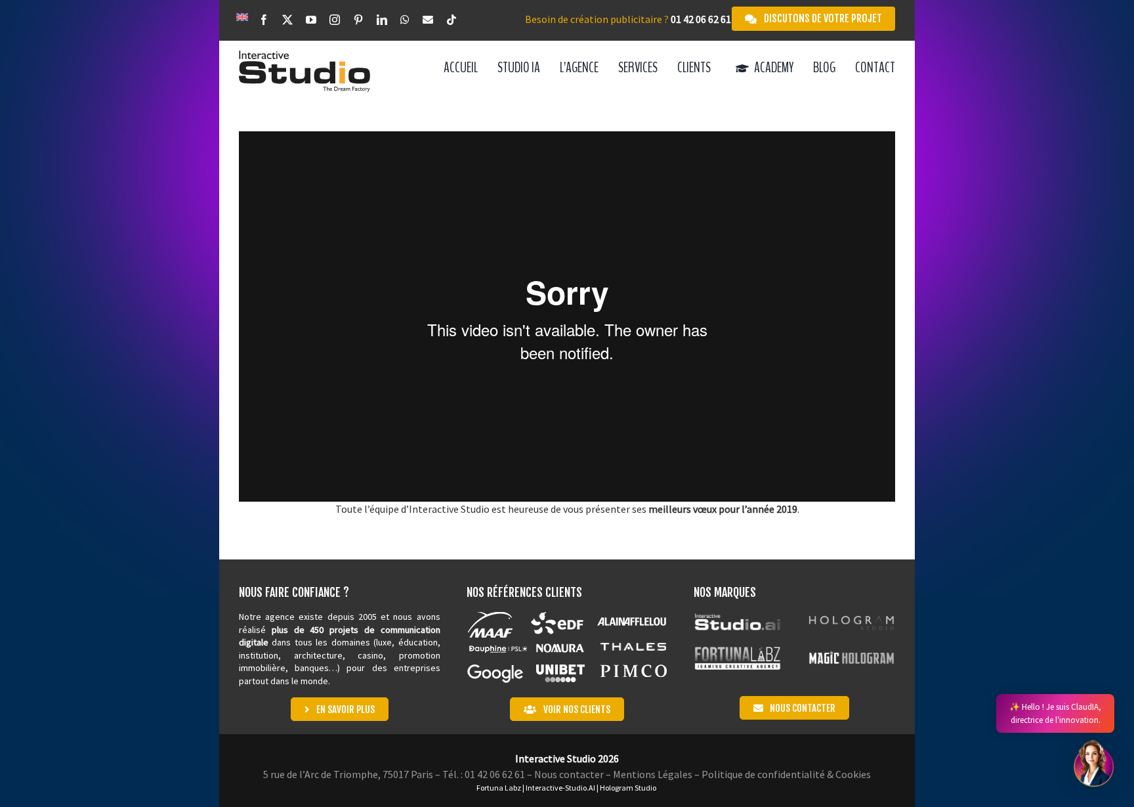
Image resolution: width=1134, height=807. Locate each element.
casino (370, 655)
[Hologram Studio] (851, 615)
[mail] (428, 20)
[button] (1093, 763)
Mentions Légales (652, 774)
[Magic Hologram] (851, 652)
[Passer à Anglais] (242, 16)
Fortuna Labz (498, 788)
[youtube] (311, 20)
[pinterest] (358, 20)
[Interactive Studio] (304, 55)
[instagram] (334, 20)
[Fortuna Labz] (737, 652)
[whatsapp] (405, 20)
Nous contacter (569, 774)
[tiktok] (451, 20)
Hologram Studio (628, 788)
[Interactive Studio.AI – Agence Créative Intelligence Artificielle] (737, 615)
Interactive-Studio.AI (560, 788)
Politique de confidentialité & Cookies (786, 774)
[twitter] (287, 20)
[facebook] (264, 20)
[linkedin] (382, 20)
